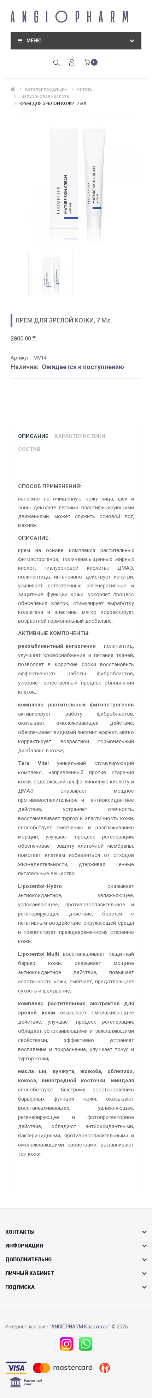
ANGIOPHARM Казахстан (80, 1326)
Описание (33, 436)
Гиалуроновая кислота (44, 96)
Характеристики (79, 436)
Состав (29, 449)
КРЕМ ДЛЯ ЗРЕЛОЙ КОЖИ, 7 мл (52, 103)
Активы (85, 89)
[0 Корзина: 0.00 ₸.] (87, 63)
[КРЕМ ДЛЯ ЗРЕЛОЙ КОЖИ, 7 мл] (50, 273)
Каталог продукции (46, 89)
